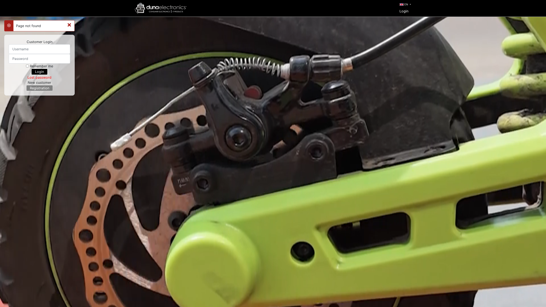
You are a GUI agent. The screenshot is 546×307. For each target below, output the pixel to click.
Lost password (39, 77)
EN (406, 4)
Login (403, 11)
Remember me (41, 66)
